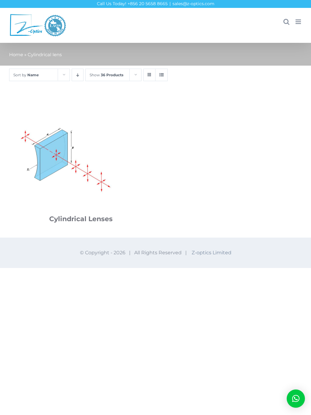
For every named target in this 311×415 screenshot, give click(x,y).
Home (16, 54)
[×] (296, 398)
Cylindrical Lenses (81, 219)
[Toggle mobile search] (286, 22)
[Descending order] (78, 75)
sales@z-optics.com (193, 3)
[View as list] (161, 75)
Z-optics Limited (211, 253)
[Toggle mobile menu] (299, 22)
